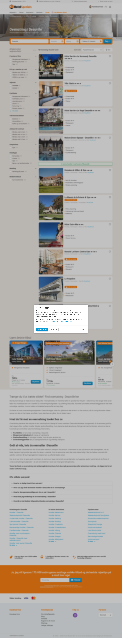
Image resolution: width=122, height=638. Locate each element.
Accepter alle (42, 329)
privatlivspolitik (58, 321)
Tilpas (82, 329)
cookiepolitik (68, 321)
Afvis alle (54, 330)
